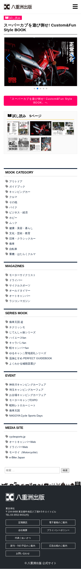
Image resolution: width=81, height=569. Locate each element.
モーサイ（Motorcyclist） (24, 452)
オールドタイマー (19, 290)
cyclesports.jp (17, 436)
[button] (34, 88)
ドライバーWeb (18, 447)
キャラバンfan (17, 342)
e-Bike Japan (17, 457)
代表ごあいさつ (23, 538)
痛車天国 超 (16, 321)
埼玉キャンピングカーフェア (26, 389)
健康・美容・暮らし (21, 228)
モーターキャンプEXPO (23, 400)
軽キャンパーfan (19, 347)
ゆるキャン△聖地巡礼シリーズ (27, 353)
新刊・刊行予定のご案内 (22, 545)
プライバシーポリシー (58, 530)
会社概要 (22, 530)
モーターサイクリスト (22, 275)
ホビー (13, 217)
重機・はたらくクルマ (22, 254)
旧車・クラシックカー (22, 238)
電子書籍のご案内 (58, 522)
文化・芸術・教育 (19, 233)
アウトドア (15, 181)
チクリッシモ (17, 327)
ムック (13, 222)
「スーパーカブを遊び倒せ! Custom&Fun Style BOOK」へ (40, 100)
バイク (13, 207)
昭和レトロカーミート (22, 405)
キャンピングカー (19, 191)
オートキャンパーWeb (22, 441)
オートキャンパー (19, 295)
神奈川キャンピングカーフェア (27, 384)
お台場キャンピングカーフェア (27, 394)
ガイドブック (17, 186)
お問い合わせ (23, 553)
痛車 (12, 243)
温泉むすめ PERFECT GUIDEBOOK (30, 358)
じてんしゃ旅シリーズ (22, 332)
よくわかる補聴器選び (22, 363)
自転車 (13, 248)
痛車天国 (14, 410)
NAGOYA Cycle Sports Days (26, 415)
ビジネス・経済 (18, 212)
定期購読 (22, 522)
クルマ (13, 196)
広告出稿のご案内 (58, 545)
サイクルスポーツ (19, 285)
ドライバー (15, 280)
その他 (13, 202)
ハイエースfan (17, 337)
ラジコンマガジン (19, 300)
